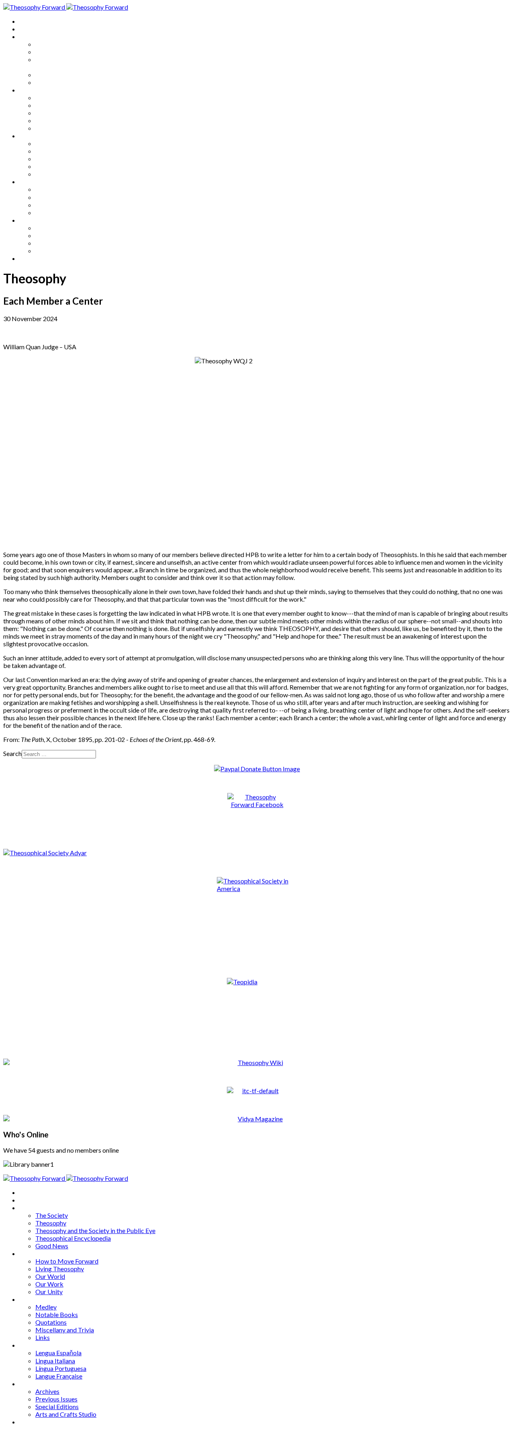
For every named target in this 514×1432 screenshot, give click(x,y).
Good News (51, 82)
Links (42, 174)
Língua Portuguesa (60, 205)
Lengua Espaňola (58, 189)
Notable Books (56, 151)
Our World (50, 113)
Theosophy (50, 51)
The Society (51, 44)
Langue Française (58, 212)
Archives (31, 220)
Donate (29, 258)
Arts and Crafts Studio (65, 250)
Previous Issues (56, 235)
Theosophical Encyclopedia (73, 74)
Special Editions (57, 243)
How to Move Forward (66, 97)
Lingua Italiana (55, 197)
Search (12, 753)
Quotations (51, 158)
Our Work (49, 120)
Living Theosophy (59, 105)
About (28, 29)
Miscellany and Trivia (64, 166)
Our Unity (49, 128)
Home (28, 21)
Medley (46, 143)
